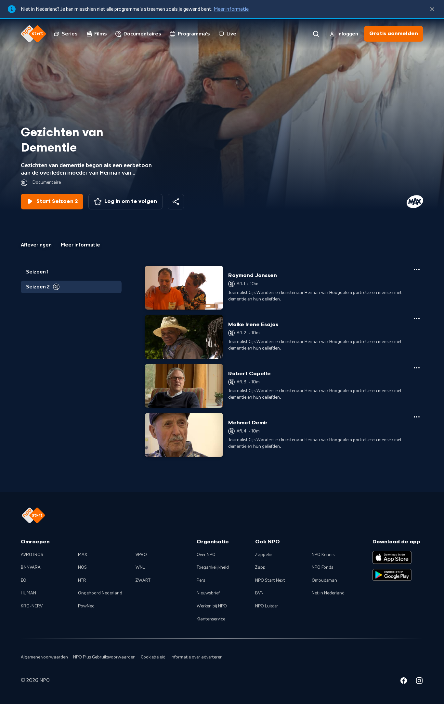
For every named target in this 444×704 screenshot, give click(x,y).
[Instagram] (419, 681)
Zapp (260, 567)
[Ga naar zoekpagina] (315, 34)
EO (23, 580)
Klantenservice (211, 619)
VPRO (141, 554)
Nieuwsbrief (208, 593)
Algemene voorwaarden (44, 657)
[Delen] (176, 201)
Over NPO (206, 554)
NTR (82, 580)
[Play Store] (391, 575)
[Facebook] (404, 681)
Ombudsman (324, 580)
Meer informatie (231, 9)
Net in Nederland (328, 593)
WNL (140, 567)
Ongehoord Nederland (100, 593)
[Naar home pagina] (33, 33)
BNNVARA (31, 567)
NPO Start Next (270, 580)
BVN (259, 593)
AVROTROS (32, 554)
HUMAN (28, 593)
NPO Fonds (322, 567)
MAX (82, 554)
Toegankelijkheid (213, 567)
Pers (201, 580)
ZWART (143, 580)
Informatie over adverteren (197, 657)
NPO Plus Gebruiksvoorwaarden (104, 657)
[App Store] (391, 557)
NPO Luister (266, 606)
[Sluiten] (432, 9)
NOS (82, 567)
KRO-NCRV (32, 606)
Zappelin (263, 554)
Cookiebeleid (153, 657)
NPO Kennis (323, 554)
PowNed (86, 606)
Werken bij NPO (212, 606)
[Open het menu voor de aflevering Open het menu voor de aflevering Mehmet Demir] (417, 417)
